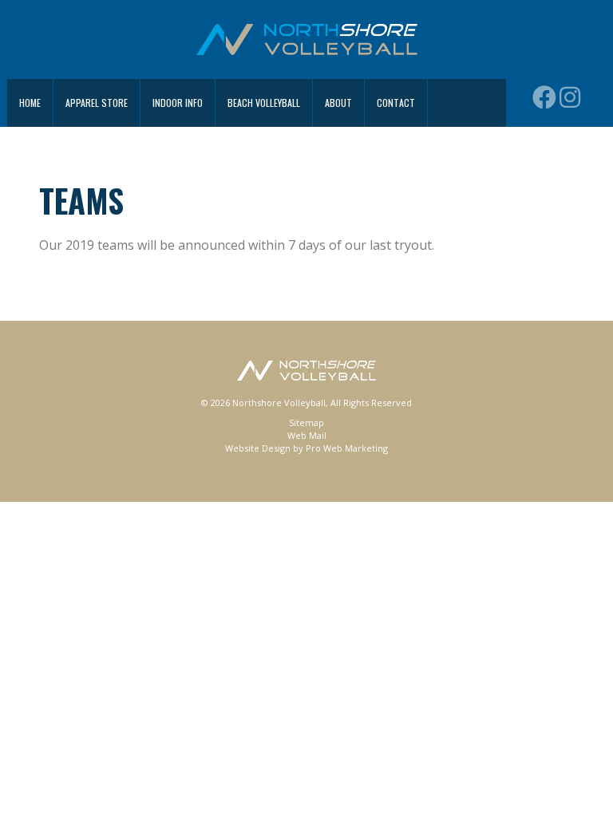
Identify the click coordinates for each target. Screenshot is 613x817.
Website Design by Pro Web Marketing (306, 448)
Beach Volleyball (263, 102)
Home (30, 102)
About (338, 102)
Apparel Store (96, 102)
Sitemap (306, 422)
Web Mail (306, 435)
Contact (396, 102)
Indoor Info (177, 102)
